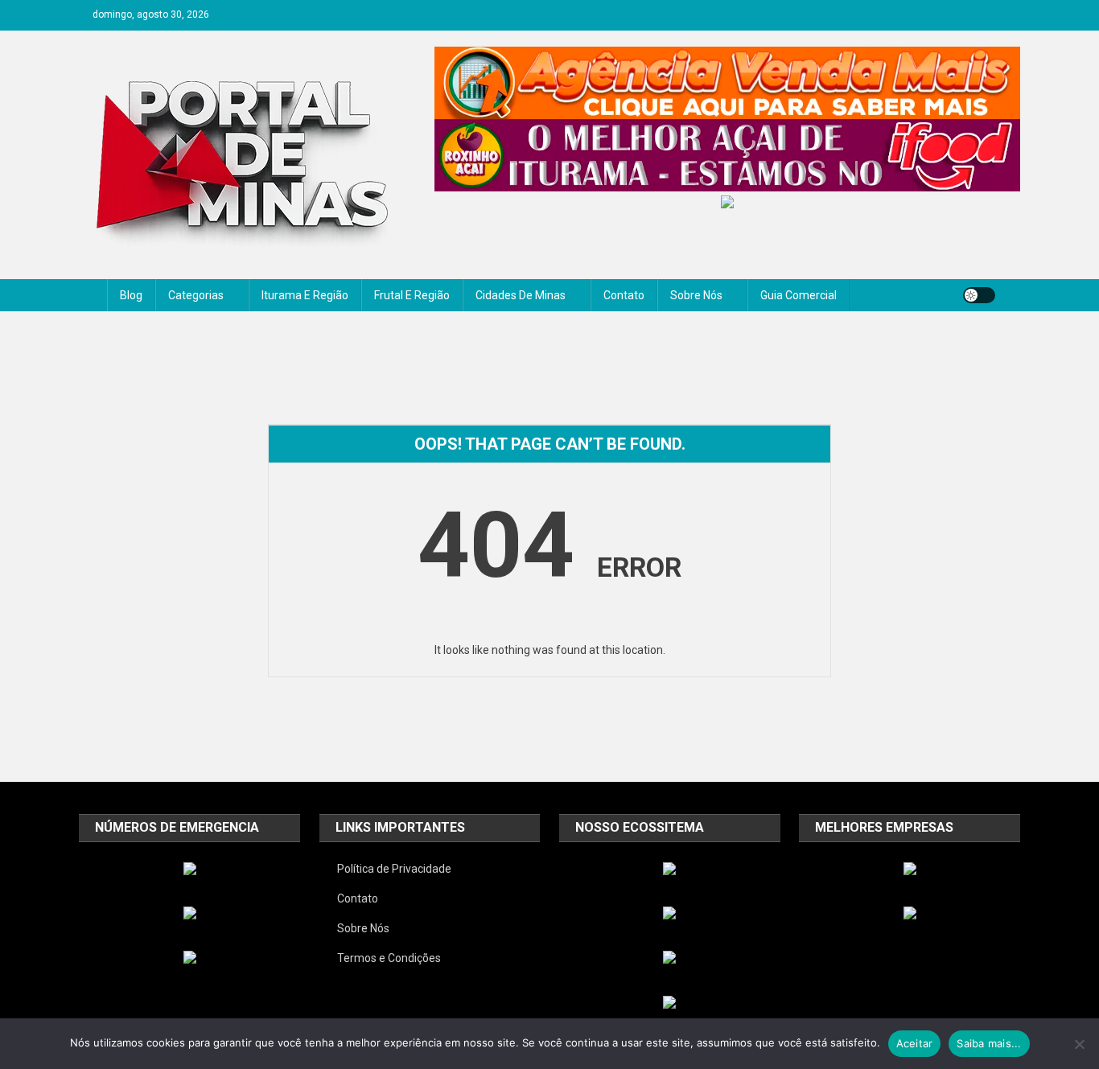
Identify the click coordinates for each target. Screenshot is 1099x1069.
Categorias (196, 295)
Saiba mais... (989, 1043)
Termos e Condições (389, 958)
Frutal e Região (412, 295)
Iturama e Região (304, 295)
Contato (623, 295)
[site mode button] (979, 295)
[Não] (1079, 1044)
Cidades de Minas (520, 295)
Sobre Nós (696, 295)
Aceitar (914, 1043)
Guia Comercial (798, 295)
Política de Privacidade (394, 868)
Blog (131, 295)
